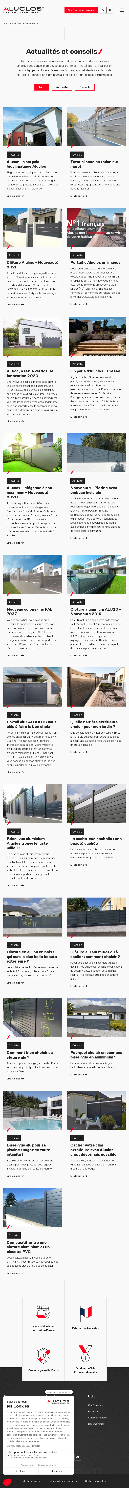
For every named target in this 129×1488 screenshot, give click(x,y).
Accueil (7, 23)
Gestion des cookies (95, 1481)
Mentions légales (31, 1481)
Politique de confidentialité (63, 1481)
